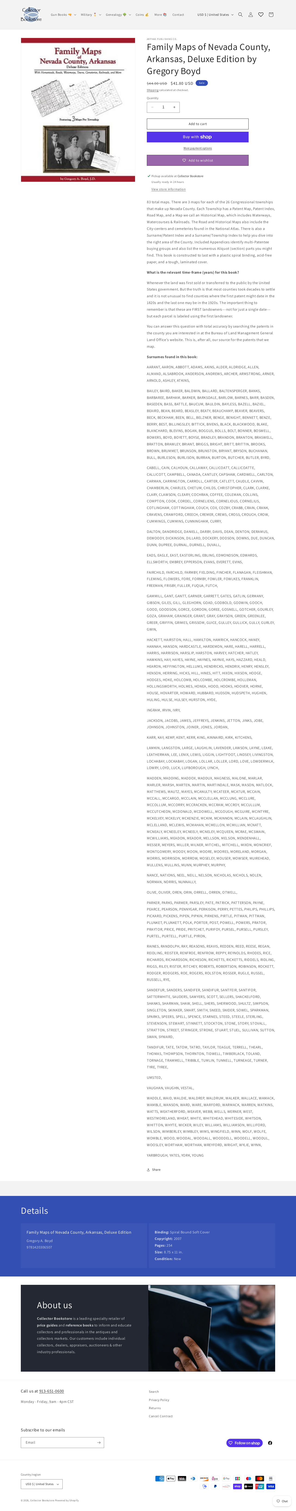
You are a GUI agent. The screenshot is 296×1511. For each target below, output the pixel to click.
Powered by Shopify (67, 1500)
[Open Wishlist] (261, 14)
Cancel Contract (161, 1416)
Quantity (152, 98)
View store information (168, 189)
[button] (63, 14)
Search (154, 1391)
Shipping (153, 90)
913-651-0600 (51, 1391)
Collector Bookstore (42, 1500)
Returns (155, 1408)
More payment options (198, 148)
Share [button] (156, 1169)
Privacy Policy (159, 1400)
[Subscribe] (99, 1442)
